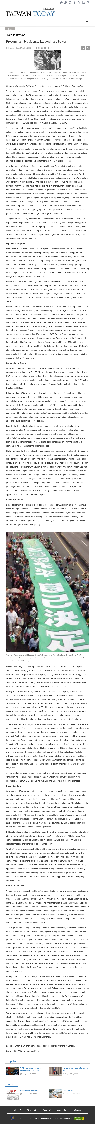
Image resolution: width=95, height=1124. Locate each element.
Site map (77, 1110)
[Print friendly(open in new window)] (48, 48)
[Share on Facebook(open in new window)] (36, 48)
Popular (11, 1061)
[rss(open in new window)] (84, 3)
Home (9, 29)
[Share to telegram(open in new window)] (44, 48)
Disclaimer (46, 1110)
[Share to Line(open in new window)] (41, 48)
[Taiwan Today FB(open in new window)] (75, 3)
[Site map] (66, 3)
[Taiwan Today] (30, 13)
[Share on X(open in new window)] (39, 48)
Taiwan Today (61, 1110)
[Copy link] (51, 48)
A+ (88, 48)
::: (5, 6)
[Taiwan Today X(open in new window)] (79, 3)
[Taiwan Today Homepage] (61, 3)
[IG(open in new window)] (70, 3)
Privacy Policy (32, 1110)
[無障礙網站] (79, 1118)
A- (83, 48)
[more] (87, 22)
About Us (18, 1110)
